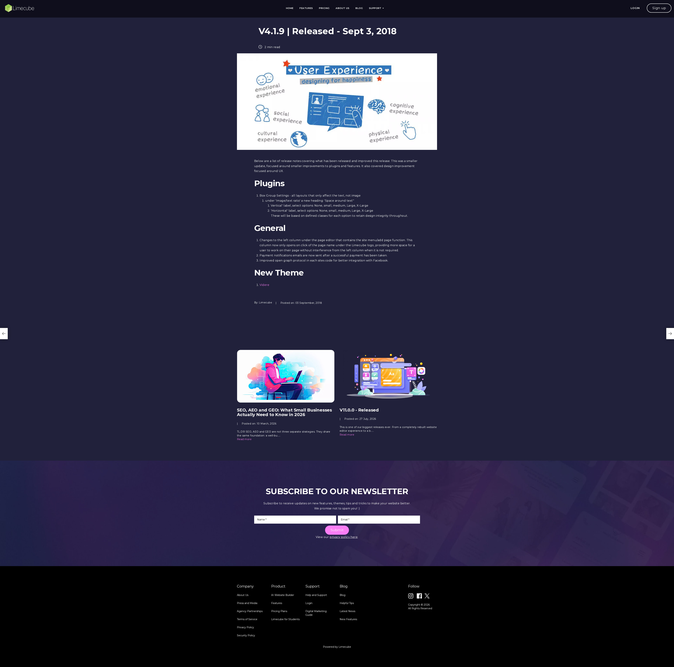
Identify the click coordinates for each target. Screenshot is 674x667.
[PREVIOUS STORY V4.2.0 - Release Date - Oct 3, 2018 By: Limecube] (4, 333)
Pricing (324, 8)
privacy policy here (344, 537)
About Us (342, 8)
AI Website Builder (282, 595)
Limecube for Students (285, 619)
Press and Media (247, 603)
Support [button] (375, 8)
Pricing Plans (279, 611)
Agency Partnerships (250, 611)
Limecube (345, 646)
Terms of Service (247, 619)
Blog (359, 8)
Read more (244, 439)
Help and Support (316, 595)
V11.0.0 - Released (359, 410)
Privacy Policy (245, 627)
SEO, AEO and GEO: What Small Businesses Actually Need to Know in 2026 (284, 412)
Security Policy (246, 635)
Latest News (347, 611)
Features (306, 8)
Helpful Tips (347, 603)
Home (289, 8)
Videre (264, 285)
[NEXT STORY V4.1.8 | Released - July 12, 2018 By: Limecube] (670, 333)
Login (308, 603)
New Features (348, 619)
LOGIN (635, 8)
